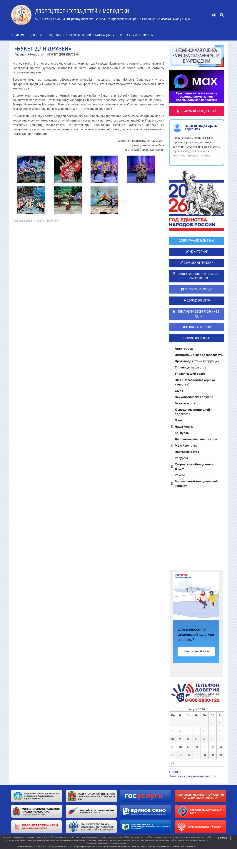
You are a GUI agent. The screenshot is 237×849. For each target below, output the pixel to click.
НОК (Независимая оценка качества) (195, 382)
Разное (180, 475)
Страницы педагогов (190, 367)
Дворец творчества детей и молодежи (82, 11)
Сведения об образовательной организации (79, 35)
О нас (179, 420)
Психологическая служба (194, 397)
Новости (36, 35)
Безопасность (185, 403)
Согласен (223, 838)
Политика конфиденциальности (192, 776)
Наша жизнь (184, 426)
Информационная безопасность (199, 355)
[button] (221, 15)
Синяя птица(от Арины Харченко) (201, 127)
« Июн (173, 772)
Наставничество (187, 452)
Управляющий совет (190, 373)
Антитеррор (184, 348)
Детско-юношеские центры (196, 439)
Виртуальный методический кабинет (196, 483)
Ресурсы (181, 458)
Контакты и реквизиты (136, 35)
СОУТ (179, 391)
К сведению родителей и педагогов (194, 412)
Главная (18, 35)
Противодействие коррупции (197, 361)
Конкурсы (182, 433)
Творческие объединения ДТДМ (194, 466)
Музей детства (186, 445)
